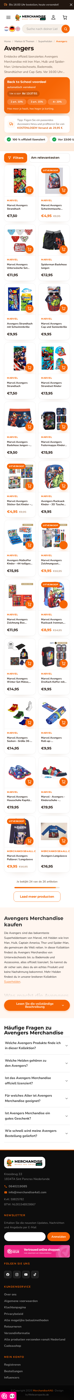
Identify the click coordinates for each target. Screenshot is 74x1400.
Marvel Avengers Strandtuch (17, 207)
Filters (18, 158)
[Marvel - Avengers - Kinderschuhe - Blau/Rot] (54, 772)
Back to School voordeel (26, 82)
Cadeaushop (12, 1346)
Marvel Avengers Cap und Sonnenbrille (54, 325)
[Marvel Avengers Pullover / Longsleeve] (20, 831)
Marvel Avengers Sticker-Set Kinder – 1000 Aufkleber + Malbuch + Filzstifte (19, 502)
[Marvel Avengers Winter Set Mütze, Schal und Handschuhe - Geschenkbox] (20, 654)
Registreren (12, 1365)
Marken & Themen (24, 41)
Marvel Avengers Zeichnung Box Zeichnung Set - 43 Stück (18, 621)
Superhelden (45, 41)
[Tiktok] (35, 1274)
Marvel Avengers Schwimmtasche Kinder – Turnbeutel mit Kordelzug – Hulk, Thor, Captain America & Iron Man (54, 207)
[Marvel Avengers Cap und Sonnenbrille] (54, 299)
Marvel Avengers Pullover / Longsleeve (20, 857)
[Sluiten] (71, 5)
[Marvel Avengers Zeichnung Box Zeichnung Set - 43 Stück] (20, 595)
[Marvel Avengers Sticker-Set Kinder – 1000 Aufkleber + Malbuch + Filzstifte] (20, 476)
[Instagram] (17, 1274)
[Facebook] (8, 1274)
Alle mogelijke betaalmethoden (26, 1320)
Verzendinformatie (17, 1333)
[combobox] (46, 28)
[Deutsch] (12, 29)
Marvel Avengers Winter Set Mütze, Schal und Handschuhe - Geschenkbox (18, 680)
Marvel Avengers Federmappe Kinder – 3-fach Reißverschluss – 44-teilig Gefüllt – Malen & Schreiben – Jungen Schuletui (54, 443)
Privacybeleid (13, 1314)
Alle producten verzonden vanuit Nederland (34, 1339)
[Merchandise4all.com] (30, 17)
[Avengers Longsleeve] (54, 831)
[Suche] (65, 29)
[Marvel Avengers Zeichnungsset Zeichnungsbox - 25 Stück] (54, 536)
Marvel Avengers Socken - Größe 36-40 (18, 739)
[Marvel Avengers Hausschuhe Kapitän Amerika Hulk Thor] (20, 772)
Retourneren (12, 1326)
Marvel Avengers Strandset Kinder (51, 384)
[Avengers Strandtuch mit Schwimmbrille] (20, 299)
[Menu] (8, 17)
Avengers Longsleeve (54, 856)
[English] (18, 29)
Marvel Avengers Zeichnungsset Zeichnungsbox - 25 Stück (53, 562)
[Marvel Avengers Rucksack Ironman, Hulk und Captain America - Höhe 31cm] (54, 595)
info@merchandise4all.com (27, 1192)
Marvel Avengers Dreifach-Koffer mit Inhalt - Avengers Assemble (53, 680)
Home (7, 41)
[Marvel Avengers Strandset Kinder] (54, 358)
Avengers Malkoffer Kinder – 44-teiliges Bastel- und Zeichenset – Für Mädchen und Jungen (19, 562)
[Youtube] (26, 1274)
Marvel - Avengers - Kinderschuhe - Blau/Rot (53, 798)
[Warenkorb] (65, 17)
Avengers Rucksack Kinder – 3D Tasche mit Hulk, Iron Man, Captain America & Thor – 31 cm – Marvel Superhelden (53, 502)
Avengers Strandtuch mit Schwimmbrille (19, 325)
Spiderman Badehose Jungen (54, 266)
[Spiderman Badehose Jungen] (54, 240)
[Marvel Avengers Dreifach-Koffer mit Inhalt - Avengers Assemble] (54, 654)
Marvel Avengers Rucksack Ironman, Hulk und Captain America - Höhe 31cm (54, 621)
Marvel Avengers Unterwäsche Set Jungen (17, 266)
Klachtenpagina (15, 1307)
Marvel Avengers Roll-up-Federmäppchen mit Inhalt (53, 739)
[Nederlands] (6, 29)
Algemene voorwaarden (21, 1301)
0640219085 (18, 1186)
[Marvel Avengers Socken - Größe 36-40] (20, 713)
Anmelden (58, 1237)
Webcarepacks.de (38, 1395)
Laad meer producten (37, 896)
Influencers (11, 1377)
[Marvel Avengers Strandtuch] (20, 181)
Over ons (10, 1294)
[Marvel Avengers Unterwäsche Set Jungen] (20, 240)
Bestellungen (13, 1371)
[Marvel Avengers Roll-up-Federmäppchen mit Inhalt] (54, 713)
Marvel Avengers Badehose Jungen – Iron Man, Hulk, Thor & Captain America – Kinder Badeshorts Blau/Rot (19, 443)
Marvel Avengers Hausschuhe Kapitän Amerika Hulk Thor (19, 798)
